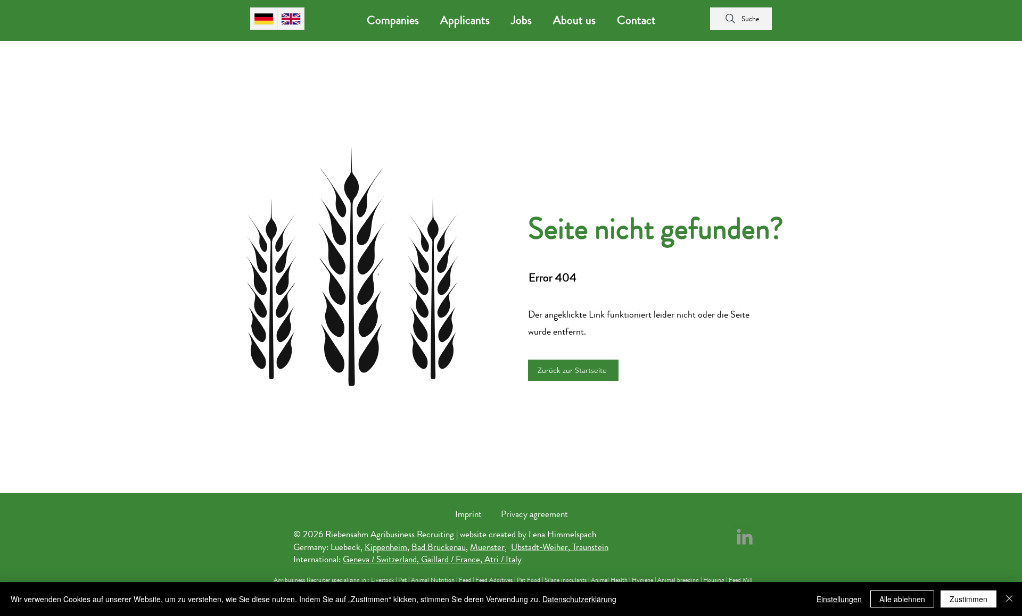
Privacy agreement (534, 513)
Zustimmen (968, 599)
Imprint (468, 513)
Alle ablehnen (902, 599)
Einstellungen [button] (839, 599)
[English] (290, 18)
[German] (264, 18)
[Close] (1009, 598)
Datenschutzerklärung (579, 599)
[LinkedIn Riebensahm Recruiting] (744, 537)
